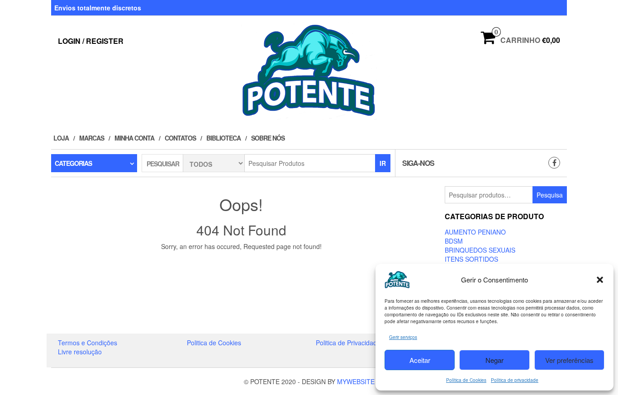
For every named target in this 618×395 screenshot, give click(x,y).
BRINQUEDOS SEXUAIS (480, 249)
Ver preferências (569, 360)
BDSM (454, 240)
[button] (599, 279)
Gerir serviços (403, 337)
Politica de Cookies (214, 342)
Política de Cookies (466, 380)
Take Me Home (244, 263)
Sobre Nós (268, 137)
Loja (61, 137)
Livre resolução (80, 351)
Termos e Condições (87, 342)
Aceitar (419, 360)
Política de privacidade (514, 380)
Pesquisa (550, 194)
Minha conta (134, 137)
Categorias (73, 163)
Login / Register (91, 41)
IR (383, 163)
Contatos (180, 137)
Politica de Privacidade (348, 342)
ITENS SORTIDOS (471, 258)
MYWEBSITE (356, 381)
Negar (494, 360)
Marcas (91, 137)
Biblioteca (223, 137)
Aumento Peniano (475, 231)
